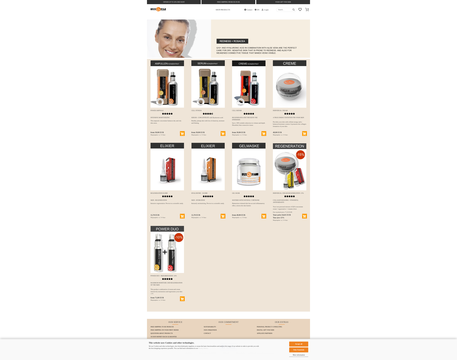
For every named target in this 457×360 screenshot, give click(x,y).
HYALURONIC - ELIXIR (199, 193)
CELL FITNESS (196, 110)
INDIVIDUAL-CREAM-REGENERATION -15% (288, 193)
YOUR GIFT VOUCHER (283, 2)
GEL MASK (236, 193)
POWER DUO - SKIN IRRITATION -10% (164, 276)
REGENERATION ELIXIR (159, 193)
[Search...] (294, 10)
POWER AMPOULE (157, 110)
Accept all (298, 344)
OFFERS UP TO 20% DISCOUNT (174, 2)
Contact (249, 10)
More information (299, 355)
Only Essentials (298, 350)
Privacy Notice (203, 348)
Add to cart (182, 133)
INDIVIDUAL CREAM (280, 110)
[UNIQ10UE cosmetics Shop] (158, 10)
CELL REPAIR (237, 110)
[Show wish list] (300, 9)
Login (266, 10)
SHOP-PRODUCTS (223, 10)
